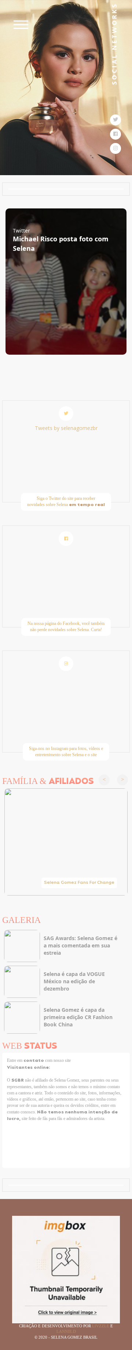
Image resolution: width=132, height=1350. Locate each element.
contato (34, 1060)
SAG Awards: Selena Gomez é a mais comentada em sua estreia (80, 945)
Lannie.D (66, 1331)
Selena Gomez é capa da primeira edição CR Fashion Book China (78, 1017)
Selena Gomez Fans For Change (79, 882)
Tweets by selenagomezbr (66, 428)
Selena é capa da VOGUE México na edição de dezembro (74, 981)
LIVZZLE (101, 1326)
